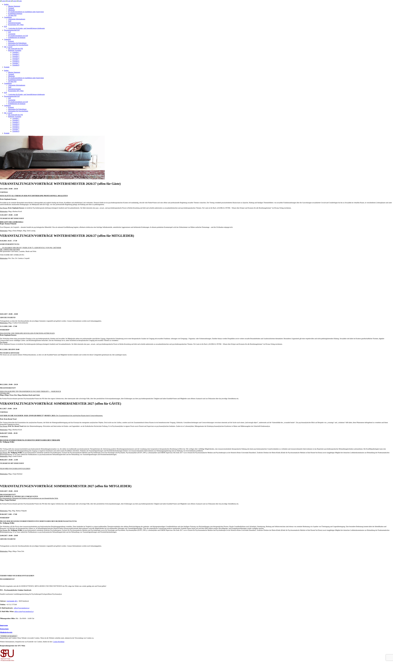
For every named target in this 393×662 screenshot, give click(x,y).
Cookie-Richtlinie (58, 642)
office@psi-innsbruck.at (21, 608)
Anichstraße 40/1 (12, 601)
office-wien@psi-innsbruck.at (23, 611)
